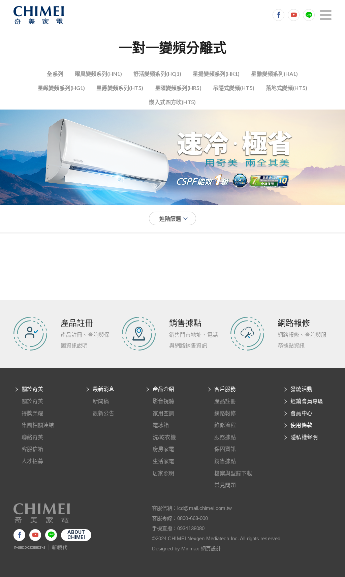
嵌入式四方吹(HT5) (172, 102)
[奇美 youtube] (294, 15)
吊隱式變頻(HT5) (233, 88)
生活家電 (163, 461)
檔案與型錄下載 (233, 473)
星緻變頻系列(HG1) (61, 88)
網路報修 (225, 413)
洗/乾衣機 (164, 437)
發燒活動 (301, 389)
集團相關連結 (38, 425)
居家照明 (163, 473)
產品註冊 (225, 401)
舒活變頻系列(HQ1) (157, 73)
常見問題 (225, 485)
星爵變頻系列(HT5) (119, 88)
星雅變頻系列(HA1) (274, 73)
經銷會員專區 (306, 401)
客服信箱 (32, 449)
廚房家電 (163, 449)
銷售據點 (225, 461)
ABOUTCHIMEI (76, 534)
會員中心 (301, 413)
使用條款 (301, 425)
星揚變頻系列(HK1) (216, 73)
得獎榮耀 (32, 413)
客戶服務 (225, 389)
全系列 (55, 73)
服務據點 (225, 437)
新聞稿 (101, 401)
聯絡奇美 (32, 437)
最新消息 (103, 389)
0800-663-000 (192, 518)
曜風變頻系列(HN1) (98, 73)
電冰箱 (161, 425)
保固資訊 (225, 449)
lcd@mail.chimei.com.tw (204, 508)
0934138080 (191, 528)
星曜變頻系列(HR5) (178, 88)
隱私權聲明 (304, 437)
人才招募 (32, 461)
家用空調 (163, 413)
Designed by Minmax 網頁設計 (186, 548)
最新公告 (103, 413)
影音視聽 (163, 401)
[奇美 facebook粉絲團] (278, 15)
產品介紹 (163, 389)
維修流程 (225, 425)
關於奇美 (32, 389)
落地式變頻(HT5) (286, 88)
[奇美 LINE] (309, 15)
